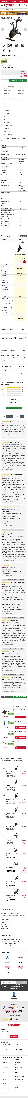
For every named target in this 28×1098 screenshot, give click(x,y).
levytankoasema (19, 1079)
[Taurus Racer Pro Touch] (16, 809)
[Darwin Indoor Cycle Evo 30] (16, 849)
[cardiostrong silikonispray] (4, 722)
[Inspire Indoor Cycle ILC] (16, 878)
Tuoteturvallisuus (8, 134)
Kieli (22, 417)
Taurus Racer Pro (10, 827)
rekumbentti (18, 1072)
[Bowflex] (10, 900)
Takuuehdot (7, 122)
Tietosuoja (17, 1044)
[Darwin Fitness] (10, 858)
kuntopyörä (5, 1075)
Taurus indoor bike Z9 (20, 254)
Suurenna (24, 236)
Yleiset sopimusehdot (6, 1044)
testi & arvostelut (8, 125)
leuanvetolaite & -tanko (19, 1086)
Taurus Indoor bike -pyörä (8, 9)
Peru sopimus (14, 1036)
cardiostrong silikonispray (14, 721)
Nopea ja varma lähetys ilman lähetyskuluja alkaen (14, 1)
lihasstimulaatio (6, 1090)
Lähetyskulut (5, 1049)
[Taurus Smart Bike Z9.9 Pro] (16, 835)
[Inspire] (10, 886)
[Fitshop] (9, 5)
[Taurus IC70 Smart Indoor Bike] (16, 768)
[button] (4, 45)
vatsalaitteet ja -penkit (20, 1081)
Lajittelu (9, 417)
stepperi (4, 1079)
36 (22, 387)
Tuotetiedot (6, 110)
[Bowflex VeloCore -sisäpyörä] (16, 891)
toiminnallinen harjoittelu (6, 1082)
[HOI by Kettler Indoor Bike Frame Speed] (16, 863)
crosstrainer (5, 1059)
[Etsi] (22, 5)
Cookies (4, 1047)
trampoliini (17, 1064)
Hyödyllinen (6, 437)
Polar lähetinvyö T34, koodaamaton (17, 731)
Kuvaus (5, 116)
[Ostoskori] (26, 5)
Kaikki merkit (5, 1093)
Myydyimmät (7, 131)
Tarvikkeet (6, 128)
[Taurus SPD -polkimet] (4, 743)
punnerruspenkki (19, 1067)
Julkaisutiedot (18, 1047)
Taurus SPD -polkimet (13, 742)
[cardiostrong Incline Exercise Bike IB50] (16, 795)
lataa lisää (5, 697)
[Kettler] (10, 871)
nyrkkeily (4, 1072)
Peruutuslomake (5, 1052)
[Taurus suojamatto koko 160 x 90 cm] (4, 712)
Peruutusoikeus (18, 1049)
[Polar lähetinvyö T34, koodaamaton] (4, 733)
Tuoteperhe (6, 113)
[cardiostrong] (10, 803)
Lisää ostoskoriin (17, 80)
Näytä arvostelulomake (14, 408)
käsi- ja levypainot (19, 1070)
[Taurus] (6, 18)
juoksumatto (5, 1062)
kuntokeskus (5, 1064)
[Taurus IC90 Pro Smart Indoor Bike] (16, 781)
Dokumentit (6, 119)
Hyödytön (13, 437)
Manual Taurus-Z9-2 (8, 341)
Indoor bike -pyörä (7, 1070)
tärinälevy (17, 1090)
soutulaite (17, 1062)
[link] (7, 957)
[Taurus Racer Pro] (16, 823)
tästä (5, 1031)
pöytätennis (5, 1067)
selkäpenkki (5, 1086)
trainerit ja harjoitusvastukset (19, 1075)
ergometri (17, 1059)
